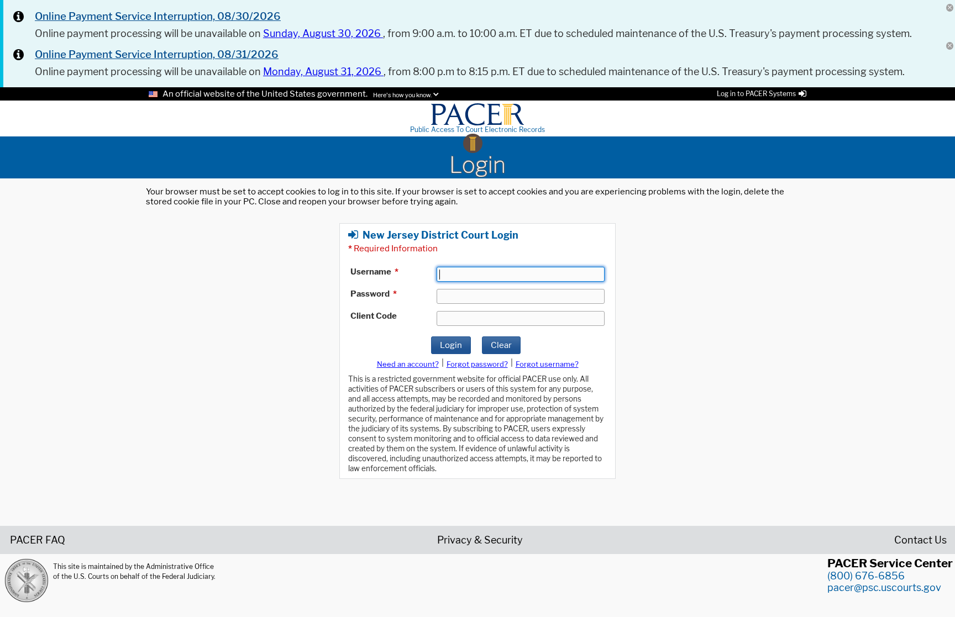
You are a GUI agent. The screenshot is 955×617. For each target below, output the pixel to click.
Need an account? (408, 364)
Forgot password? (477, 364)
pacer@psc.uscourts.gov (884, 587)
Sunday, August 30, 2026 (323, 33)
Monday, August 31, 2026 (323, 71)
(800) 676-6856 (866, 576)
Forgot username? (547, 364)
